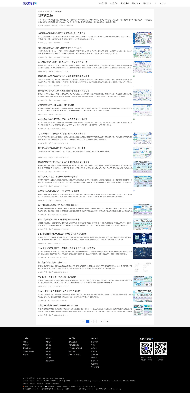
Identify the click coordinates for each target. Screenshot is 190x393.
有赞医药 (125, 381)
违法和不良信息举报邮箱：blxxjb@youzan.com (86, 381)
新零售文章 (48, 11)
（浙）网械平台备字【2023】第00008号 (52, 389)
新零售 (40, 11)
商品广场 (25, 384)
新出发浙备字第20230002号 (30, 389)
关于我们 (25, 381)
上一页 (83, 321)
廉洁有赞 (68, 381)
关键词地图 (56, 384)
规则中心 (53, 381)
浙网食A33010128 (71, 389)
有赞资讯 (32, 384)
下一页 (107, 321)
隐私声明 (39, 381)
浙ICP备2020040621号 (88, 386)
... (98, 321)
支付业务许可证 (106, 381)
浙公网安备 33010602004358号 (34, 386)
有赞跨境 (132, 381)
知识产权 (46, 381)
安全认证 (61, 381)
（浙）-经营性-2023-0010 (85, 389)
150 (102, 321)
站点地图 (48, 384)
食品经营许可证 (116, 381)
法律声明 (32, 381)
